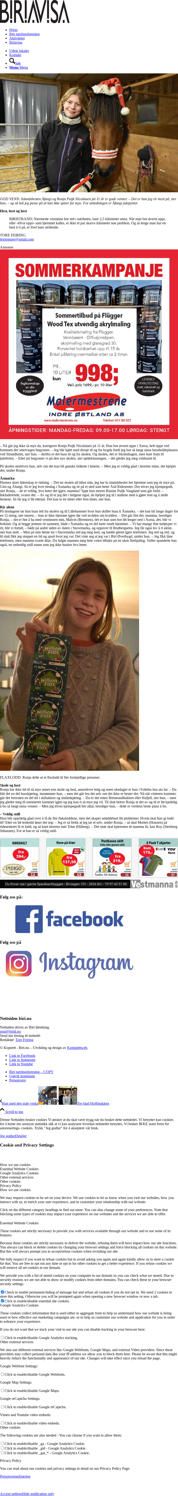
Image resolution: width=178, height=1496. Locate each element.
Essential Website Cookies (19, 1223)
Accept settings (11, 1494)
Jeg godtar (7, 1136)
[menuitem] (93, 30)
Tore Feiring (24, 1040)
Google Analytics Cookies (19, 1305)
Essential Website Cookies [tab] (19, 1169)
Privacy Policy (10, 1461)
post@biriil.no (10, 1031)
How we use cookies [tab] (15, 1165)
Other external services (16, 1342)
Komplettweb (77, 1048)
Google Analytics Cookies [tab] (19, 1173)
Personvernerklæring (15, 1476)
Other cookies (10, 1427)
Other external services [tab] (16, 1177)
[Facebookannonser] (89, 358)
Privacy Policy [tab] (10, 1186)
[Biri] (35, 22)
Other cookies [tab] (10, 1181)
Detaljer (21, 1136)
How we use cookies (15, 1190)
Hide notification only (38, 1494)
